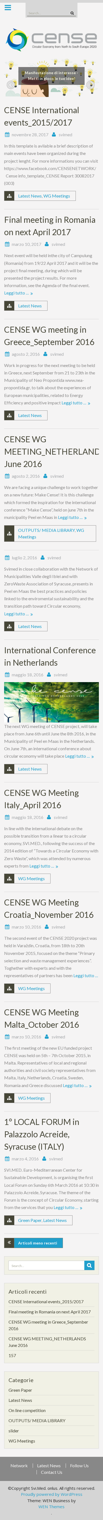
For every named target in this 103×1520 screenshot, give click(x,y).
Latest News (30, 195)
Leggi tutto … (16, 292)
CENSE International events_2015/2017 (46, 1301)
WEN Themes (51, 1506)
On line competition (27, 1410)
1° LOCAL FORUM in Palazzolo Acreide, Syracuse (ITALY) (41, 1134)
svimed (65, 134)
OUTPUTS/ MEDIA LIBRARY (46, 530)
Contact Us (51, 1472)
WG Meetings (56, 195)
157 (12, 1355)
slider (14, 1430)
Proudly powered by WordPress (51, 1494)
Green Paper (29, 1220)
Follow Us (79, 1465)
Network (19, 1465)
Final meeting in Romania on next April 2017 (50, 1311)
